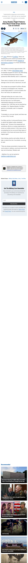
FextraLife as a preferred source (14, 170)
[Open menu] (1, 2)
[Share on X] (16, 29)
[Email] (18, 29)
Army (14, 12)
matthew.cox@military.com (8, 156)
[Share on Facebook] (14, 29)
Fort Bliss (15, 56)
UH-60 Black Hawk (17, 70)
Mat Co (3, 31)
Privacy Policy (8, 211)
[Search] (23, 2)
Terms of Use (22, 209)
